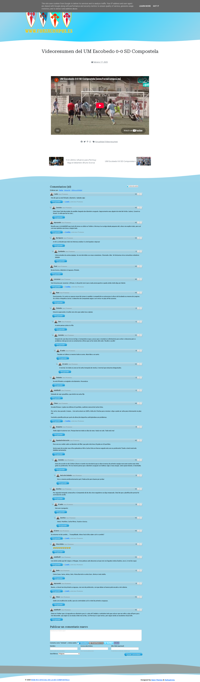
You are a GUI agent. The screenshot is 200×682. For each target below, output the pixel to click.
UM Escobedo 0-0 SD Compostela (120, 161)
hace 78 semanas (73, 364)
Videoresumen (111, 141)
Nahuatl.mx (170, 680)
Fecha (61, 190)
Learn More (145, 6)
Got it (156, 6)
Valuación (67, 190)
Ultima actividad (76, 190)
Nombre (52, 646)
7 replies (68, 287)
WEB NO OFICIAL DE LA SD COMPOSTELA (50, 680)
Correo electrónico (87, 646)
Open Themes (157, 680)
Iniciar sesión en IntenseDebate (82, 643)
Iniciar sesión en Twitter (108, 643)
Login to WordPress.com (96, 643)
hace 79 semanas (63, 194)
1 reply (67, 202)
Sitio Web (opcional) (117, 646)
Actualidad (100, 141)
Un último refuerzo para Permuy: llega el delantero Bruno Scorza (81, 161)
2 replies (68, 232)
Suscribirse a (54, 654)
